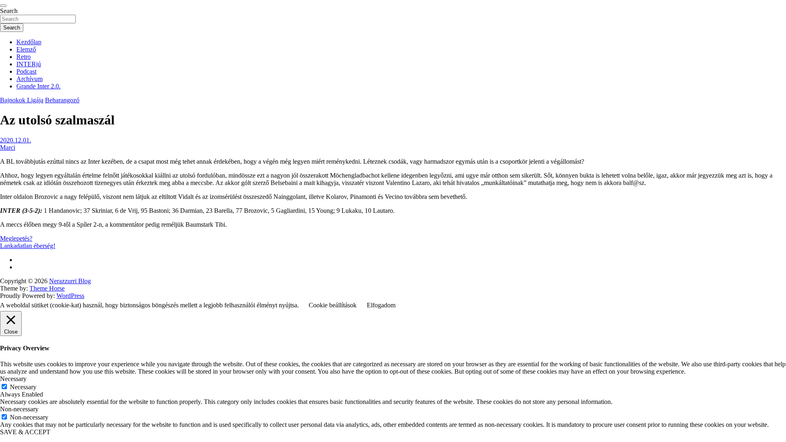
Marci (7, 147)
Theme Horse (47, 288)
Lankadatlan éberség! (27, 245)
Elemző (26, 49)
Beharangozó (62, 100)
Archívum (29, 78)
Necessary (23, 386)
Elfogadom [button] (381, 305)
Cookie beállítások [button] (333, 305)
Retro (23, 56)
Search (9, 10)
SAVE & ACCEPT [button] (25, 431)
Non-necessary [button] (19, 409)
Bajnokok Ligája (21, 100)
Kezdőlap (28, 41)
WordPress (70, 295)
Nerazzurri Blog (70, 280)
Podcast (26, 71)
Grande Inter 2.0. (38, 86)
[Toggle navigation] (3, 6)
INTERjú (28, 64)
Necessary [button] (13, 378)
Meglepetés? (16, 238)
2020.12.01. (15, 140)
